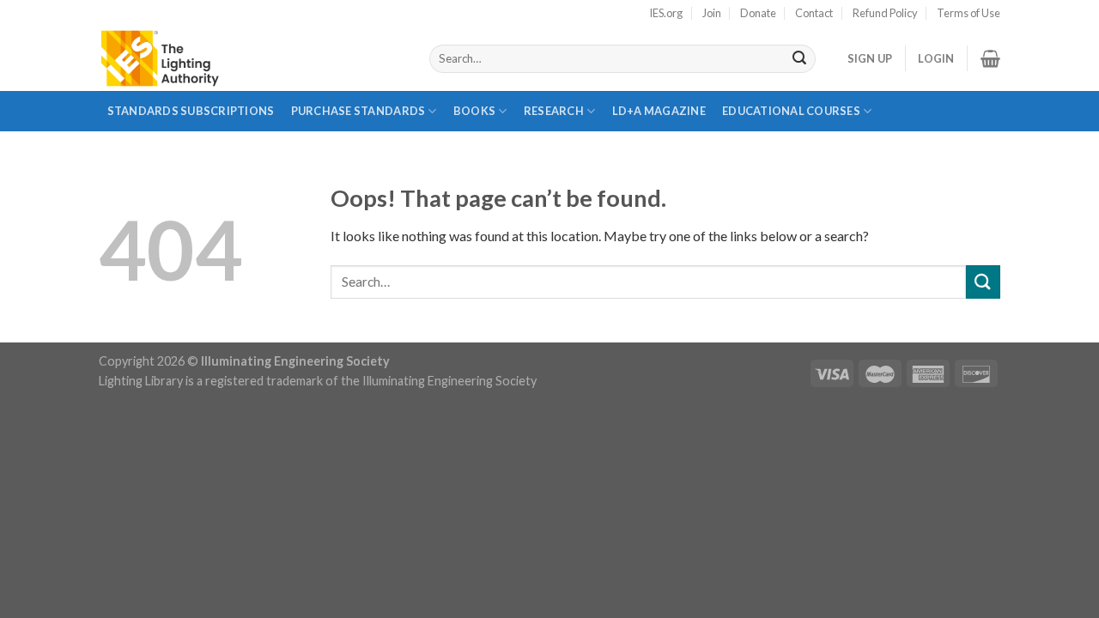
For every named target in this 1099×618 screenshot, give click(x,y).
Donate (758, 13)
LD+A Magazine (658, 117)
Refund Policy (885, 13)
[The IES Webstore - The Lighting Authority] (251, 58)
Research (554, 111)
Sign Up (870, 58)
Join (711, 13)
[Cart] (990, 58)
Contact (814, 13)
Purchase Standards (358, 111)
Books (474, 111)
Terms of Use (968, 13)
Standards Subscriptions (191, 111)
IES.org (666, 13)
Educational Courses (791, 111)
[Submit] (799, 59)
